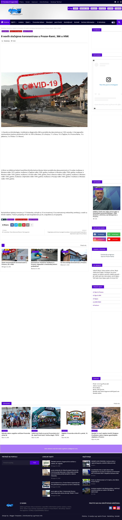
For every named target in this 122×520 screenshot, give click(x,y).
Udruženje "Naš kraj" (56, 2)
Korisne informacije (87, 22)
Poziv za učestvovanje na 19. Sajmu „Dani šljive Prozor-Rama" (105, 480)
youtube (115, 239)
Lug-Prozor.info (37, 516)
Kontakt (28, 2)
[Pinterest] (24, 225)
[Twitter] (16, 225)
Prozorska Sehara (38, 22)
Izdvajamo (94, 8)
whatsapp (115, 234)
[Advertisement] (45, 57)
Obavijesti (49, 22)
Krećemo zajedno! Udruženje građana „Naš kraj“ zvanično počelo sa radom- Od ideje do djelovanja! (105, 490)
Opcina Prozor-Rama (107, 256)
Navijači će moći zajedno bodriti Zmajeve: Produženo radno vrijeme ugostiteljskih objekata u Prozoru (105, 435)
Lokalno (75, 8)
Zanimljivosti (68, 22)
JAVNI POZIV (97, 302)
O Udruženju (101, 22)
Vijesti (28, 22)
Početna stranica (6, 28)
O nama (21, 2)
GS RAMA (110, 8)
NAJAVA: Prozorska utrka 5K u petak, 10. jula (75, 434)
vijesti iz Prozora (18, 28)
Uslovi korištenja (44, 2)
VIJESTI (13, 22)
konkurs (96, 305)
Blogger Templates (16, 516)
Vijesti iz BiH (97, 295)
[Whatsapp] (20, 225)
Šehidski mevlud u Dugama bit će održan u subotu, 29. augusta (63, 462)
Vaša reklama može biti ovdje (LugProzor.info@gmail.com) (61, 449)
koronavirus (5, 31)
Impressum (35, 2)
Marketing (110, 516)
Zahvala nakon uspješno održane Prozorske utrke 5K (16, 434)
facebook (101, 234)
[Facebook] (12, 225)
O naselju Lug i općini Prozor (97, 516)
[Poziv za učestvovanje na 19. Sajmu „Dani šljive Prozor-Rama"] (86, 482)
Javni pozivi (102, 8)
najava (96, 299)
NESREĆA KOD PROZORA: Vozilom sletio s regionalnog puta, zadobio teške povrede (103, 462)
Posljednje (118, 8)
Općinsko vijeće (84, 8)
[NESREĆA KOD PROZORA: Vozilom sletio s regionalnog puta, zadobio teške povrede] (86, 463)
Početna (6, 22)
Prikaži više (83, 245)
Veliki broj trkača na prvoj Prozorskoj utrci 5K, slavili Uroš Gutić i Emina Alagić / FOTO (45, 434)
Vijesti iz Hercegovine (16, 31)
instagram (101, 239)
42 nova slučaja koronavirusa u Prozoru (73, 262)
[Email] (27, 225)
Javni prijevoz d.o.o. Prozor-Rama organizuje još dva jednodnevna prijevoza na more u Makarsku (65, 483)
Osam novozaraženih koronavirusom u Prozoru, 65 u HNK (14, 263)
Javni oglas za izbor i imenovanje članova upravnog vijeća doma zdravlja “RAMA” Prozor (65, 492)
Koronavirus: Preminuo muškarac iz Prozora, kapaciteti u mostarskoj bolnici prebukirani (44, 264)
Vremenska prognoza (107, 254)
